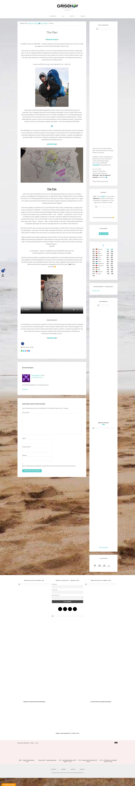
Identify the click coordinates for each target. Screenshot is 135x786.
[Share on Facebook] (22, 345)
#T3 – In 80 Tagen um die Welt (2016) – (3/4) (108, 761)
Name (24, 438)
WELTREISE (96, 165)
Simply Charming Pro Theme (66, 772)
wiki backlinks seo (36, 375)
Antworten (25, 389)
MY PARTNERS (103, 547)
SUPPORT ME (52, 144)
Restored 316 (80, 772)
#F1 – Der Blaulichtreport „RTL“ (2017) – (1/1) (67, 761)
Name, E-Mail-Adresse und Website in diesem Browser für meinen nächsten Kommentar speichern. (49, 466)
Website (24, 455)
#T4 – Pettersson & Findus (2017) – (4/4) (88, 761)
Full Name (54, 584)
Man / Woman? (55, 595)
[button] (117, 742)
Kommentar (26, 412)
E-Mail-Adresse (26, 447)
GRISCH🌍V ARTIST (67, 7)
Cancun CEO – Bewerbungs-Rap (47, 760)
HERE (103, 424)
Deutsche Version (52, 39)
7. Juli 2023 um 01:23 (37, 377)
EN (112, 249)
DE (108, 249)
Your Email (54, 589)
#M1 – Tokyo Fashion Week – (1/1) (27, 761)
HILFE (103, 196)
